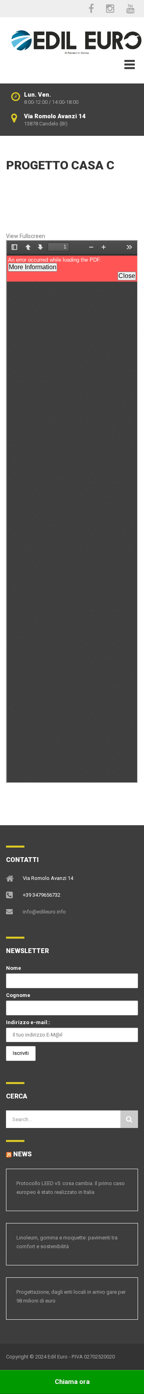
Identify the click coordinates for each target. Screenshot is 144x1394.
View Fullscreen (25, 236)
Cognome (18, 995)
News (22, 1154)
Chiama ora (72, 1382)
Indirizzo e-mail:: (28, 1022)
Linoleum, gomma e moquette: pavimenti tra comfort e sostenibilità (67, 1242)
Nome (13, 968)
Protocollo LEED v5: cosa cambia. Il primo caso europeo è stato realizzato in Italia (70, 1187)
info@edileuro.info (44, 912)
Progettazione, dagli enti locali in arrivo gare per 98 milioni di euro (71, 1296)
